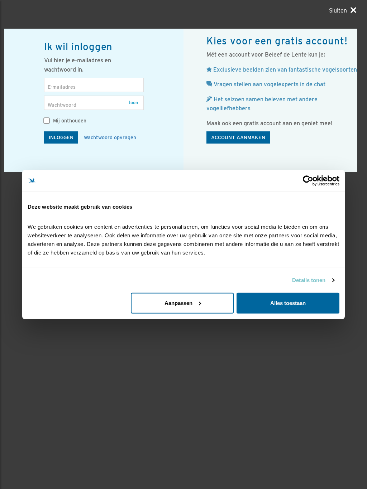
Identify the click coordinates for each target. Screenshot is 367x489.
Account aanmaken (238, 137)
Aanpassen (178, 303)
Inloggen (61, 137)
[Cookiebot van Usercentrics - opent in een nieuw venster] (308, 180)
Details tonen (308, 280)
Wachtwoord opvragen (110, 137)
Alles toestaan (288, 303)
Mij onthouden (69, 121)
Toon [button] (133, 102)
